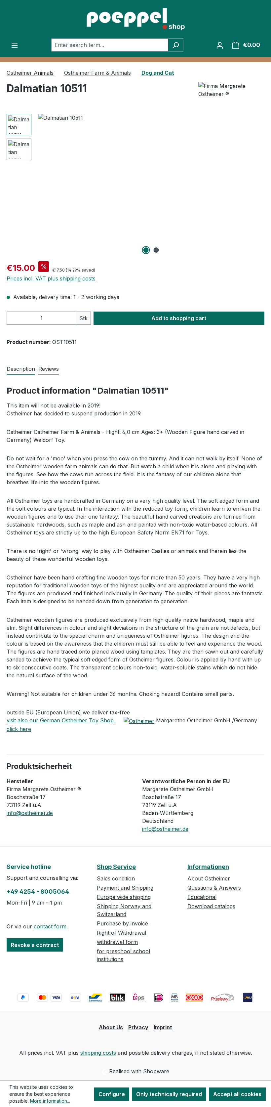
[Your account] (220, 45)
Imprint (163, 1027)
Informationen (208, 866)
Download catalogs (211, 906)
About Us (111, 1027)
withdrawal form (117, 942)
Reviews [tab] (48, 368)
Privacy (138, 1027)
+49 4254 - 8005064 (38, 891)
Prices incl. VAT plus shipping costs (51, 278)
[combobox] (109, 45)
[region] (135, 185)
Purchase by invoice (122, 923)
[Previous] (43, 185)
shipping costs (98, 1052)
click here (19, 729)
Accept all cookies (237, 1094)
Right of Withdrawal (121, 932)
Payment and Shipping (125, 887)
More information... (50, 1101)
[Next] (259, 185)
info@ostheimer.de (30, 813)
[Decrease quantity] (13, 318)
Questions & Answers (214, 887)
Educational (201, 897)
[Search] (175, 45)
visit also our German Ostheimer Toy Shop (61, 720)
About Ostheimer (208, 878)
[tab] (21, 369)
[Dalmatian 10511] (151, 185)
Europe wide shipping (124, 897)
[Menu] (14, 45)
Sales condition (116, 878)
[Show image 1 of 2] (146, 250)
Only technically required (169, 1094)
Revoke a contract (35, 945)
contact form (50, 926)
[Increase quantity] (69, 318)
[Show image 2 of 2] (156, 250)
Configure (111, 1094)
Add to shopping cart (178, 318)
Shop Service (116, 866)
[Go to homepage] (135, 19)
